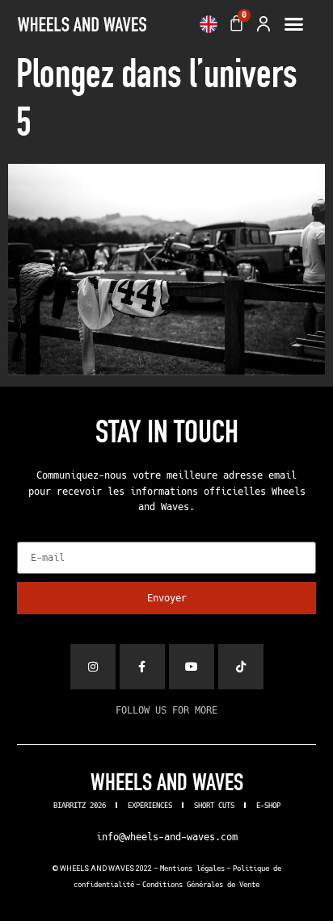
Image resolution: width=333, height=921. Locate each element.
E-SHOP (268, 806)
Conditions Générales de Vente (200, 885)
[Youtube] (191, 666)
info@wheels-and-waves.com (167, 837)
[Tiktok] (240, 666)
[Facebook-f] (142, 666)
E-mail (34, 537)
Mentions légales (192, 868)
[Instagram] (93, 666)
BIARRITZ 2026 (79, 806)
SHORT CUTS (214, 806)
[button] (293, 24)
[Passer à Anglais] (208, 24)
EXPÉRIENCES (150, 806)
